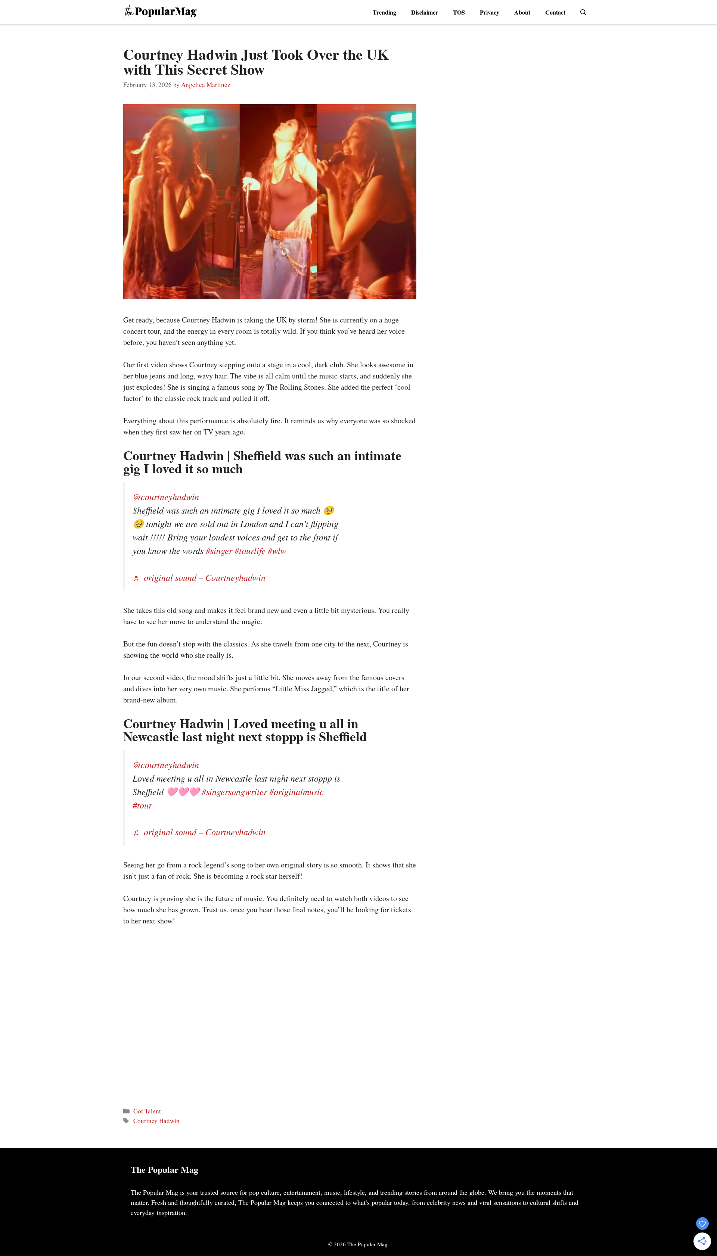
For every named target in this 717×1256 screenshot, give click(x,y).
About (522, 12)
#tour (142, 805)
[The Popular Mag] (160, 12)
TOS (459, 12)
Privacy (489, 12)
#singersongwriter (234, 791)
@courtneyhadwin (166, 496)
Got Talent (147, 1111)
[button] (583, 12)
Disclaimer (424, 12)
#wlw (277, 550)
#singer (219, 550)
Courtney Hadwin (156, 1120)
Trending (384, 12)
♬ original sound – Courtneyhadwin (199, 577)
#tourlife (250, 550)
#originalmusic (296, 791)
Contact (555, 12)
